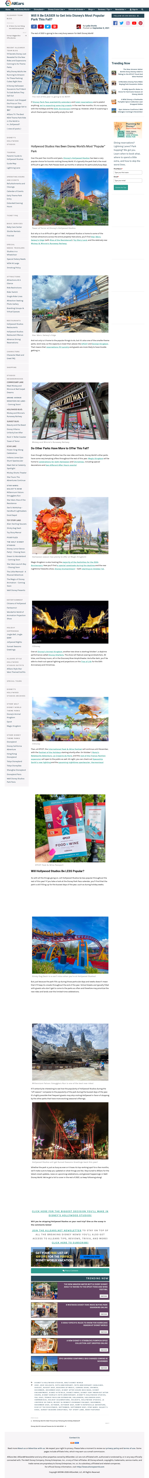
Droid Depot (12, 515)
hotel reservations (84, 102)
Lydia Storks (91, 26)
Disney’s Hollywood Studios (76, 158)
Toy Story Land (80, 240)
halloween (78, 1397)
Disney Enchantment (65, 569)
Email (116, 177)
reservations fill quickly (57, 347)
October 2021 (67, 1405)
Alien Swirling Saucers (17, 524)
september (64, 1407)
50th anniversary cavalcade (88, 1385)
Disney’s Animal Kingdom (50, 651)
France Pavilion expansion (58, 1397)
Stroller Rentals (13, 231)
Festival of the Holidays (50, 752)
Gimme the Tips (120, 187)
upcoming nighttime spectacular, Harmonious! (81, 762)
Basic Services (15, 224)
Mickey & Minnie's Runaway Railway (71, 1402)
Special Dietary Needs (16, 259)
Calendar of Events (15, 191)
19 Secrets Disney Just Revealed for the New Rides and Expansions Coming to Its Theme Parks (16, 60)
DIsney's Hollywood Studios (91, 1395)
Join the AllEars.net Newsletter (56, 1230)
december (39, 1390)
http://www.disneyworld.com (90, 1467)
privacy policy (112, 1448)
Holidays (75, 1400)
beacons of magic (65, 1387)
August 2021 (49, 1387)
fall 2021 (39, 1397)
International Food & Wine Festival (65, 749)
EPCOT (84, 344)
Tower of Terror (13, 441)
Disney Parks (73, 1392)
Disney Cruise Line (56, 9)
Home (8, 9)
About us (21, 1448)
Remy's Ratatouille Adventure (90, 1405)
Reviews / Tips (104, 9)
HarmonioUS (41, 1400)
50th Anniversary (62, 108)
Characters (13, 352)
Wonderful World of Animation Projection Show (16, 615)
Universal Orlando (76, 9)
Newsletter (120, 9)
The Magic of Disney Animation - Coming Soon (16, 582)
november (96, 1402)
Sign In (135, 9)
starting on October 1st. (93, 569)
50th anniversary (64, 1385)
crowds (94, 1387)
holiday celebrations (59, 1400)
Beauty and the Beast (16, 425)
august (38, 1387)
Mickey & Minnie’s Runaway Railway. (49, 243)
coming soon (82, 1387)
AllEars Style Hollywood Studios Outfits (15, 662)
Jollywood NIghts (14, 642)
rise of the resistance (46, 1407)
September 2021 (78, 1407)
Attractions (13, 277)
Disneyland (38, 9)
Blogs (90, 9)
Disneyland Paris (14, 774)
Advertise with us (36, 1448)
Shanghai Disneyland (16, 770)
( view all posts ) (14, 129)
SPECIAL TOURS (14, 681)
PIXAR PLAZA (12, 537)
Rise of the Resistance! (61, 240)
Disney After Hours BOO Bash (76, 1390)
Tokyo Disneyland (14, 761)
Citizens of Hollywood (16, 603)
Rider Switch (12, 292)
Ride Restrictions (14, 287)
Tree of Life (86, 661)
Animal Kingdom (100, 344)
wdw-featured (92, 1410)
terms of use (129, 1448)
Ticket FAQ (12, 215)
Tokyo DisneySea (14, 765)
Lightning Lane (13, 168)
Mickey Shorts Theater (16, 473)
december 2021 (53, 1390)
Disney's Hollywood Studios (49, 1382)
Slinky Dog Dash (14, 528)
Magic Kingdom (14, 726)
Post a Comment (71, 1271)
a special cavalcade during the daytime (76, 565)
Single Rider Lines (14, 296)
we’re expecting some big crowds (56, 105)
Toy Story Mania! (14, 532)
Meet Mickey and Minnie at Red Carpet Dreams (16, 389)
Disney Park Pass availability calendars (52, 102)
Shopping (11, 367)
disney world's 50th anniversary (59, 1395)
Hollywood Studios (91, 1400)
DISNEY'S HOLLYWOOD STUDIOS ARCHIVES (16, 692)
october (55, 1405)
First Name (118, 169)
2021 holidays (47, 1385)
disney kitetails (57, 1392)
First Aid (10, 235)
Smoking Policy (14, 267)
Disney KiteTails (56, 655)
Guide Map (11, 163)
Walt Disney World (21, 9)
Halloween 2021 (92, 1397)
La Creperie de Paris (62, 756)
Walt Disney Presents (16, 590)
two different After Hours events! (61, 465)
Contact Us (74, 1437)
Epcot (9, 722)
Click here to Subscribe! (70, 1242)
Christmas (79, 462)
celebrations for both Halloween (54, 462)
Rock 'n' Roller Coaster (16, 437)
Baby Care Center (14, 227)
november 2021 (42, 1405)
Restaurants (14, 321)
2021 (37, 1385)
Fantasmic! (12, 608)
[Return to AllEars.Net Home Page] (21, 6)
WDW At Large (13, 263)
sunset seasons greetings (54, 1410)
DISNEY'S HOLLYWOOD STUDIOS (13, 141)
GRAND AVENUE (14, 398)
